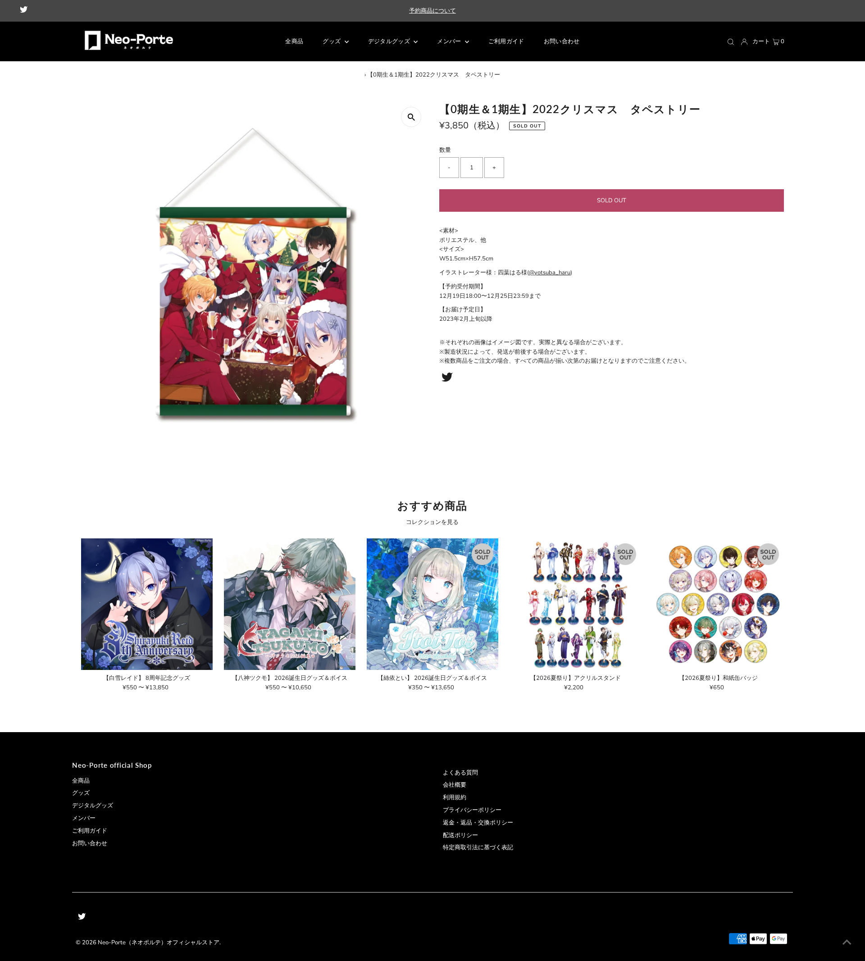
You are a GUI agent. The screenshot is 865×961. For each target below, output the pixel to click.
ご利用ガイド (89, 831)
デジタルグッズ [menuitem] (390, 41)
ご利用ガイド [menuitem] (506, 41)
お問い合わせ (89, 843)
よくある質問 (460, 773)
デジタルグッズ (92, 806)
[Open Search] (731, 42)
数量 (445, 150)
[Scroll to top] (847, 943)
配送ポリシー (460, 835)
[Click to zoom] (411, 117)
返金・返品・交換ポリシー (478, 823)
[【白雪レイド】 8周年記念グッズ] (147, 604)
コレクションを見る (432, 522)
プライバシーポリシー (472, 810)
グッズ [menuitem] (332, 41)
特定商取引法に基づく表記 (478, 847)
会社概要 (454, 785)
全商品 (81, 781)
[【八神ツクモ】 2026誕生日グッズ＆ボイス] (289, 604)
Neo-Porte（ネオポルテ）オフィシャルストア (158, 942)
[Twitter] (24, 11)
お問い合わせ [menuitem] (562, 41)
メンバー (450, 41)
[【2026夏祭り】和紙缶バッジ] (718, 604)
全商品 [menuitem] (294, 41)
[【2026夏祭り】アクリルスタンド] (575, 604)
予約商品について (432, 11)
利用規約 (454, 797)
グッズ (81, 793)
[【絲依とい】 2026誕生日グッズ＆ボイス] (432, 604)
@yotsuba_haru (549, 273)
